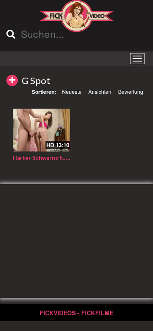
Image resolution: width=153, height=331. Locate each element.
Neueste (72, 91)
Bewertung (130, 91)
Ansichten (99, 91)
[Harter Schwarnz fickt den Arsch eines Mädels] (41, 130)
